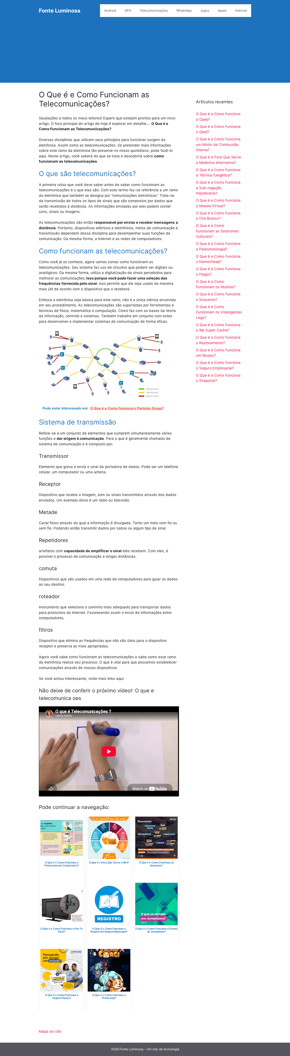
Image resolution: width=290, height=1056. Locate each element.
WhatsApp (184, 10)
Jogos (204, 10)
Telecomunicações (154, 10)
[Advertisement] (145, 53)
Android (110, 10)
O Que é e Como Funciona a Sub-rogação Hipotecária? (218, 187)
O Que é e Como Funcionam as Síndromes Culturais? (217, 231)
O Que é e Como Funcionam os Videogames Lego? (219, 312)
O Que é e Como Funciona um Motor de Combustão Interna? (218, 144)
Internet (241, 10)
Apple (222, 10)
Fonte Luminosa (59, 10)
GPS (128, 10)
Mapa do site (50, 1031)
